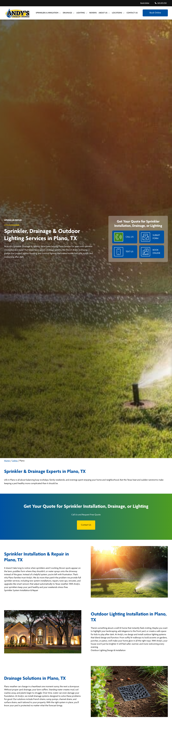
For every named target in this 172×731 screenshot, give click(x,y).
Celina (15, 461)
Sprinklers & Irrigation (47, 13)
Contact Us (132, 13)
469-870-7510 (162, 3)
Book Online (144, 3)
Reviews (93, 13)
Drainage (67, 13)
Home (7, 461)
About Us (103, 13)
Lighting (80, 13)
